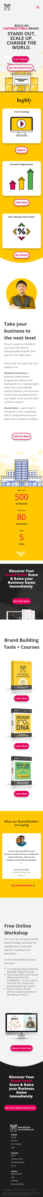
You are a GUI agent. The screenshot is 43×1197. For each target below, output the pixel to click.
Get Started (21, 255)
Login (13, 1147)
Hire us (13, 1166)
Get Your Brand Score (20, 67)
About (13, 1155)
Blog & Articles (16, 1174)
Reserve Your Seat (21, 1048)
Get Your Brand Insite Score (20, 1107)
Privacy (13, 1159)
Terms (20, 1159)
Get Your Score (22, 601)
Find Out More (21, 436)
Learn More (21, 202)
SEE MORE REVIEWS (21, 885)
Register (21, 149)
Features (14, 1141)
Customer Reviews (18, 1162)
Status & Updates (17, 1184)
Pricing (13, 1137)
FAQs (13, 1177)
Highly (9, 1190)
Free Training (20, 59)
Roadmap (14, 1181)
